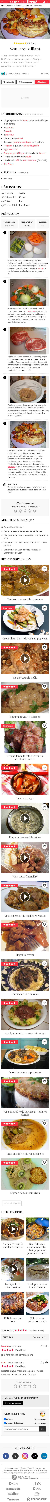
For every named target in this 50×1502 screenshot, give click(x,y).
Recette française (11, 1203)
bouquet (31, 311)
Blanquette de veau (13, 535)
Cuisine (9, 1419)
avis (34, 43)
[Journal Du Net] (37, 1483)
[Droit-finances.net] (37, 1489)
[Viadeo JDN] (37, 1494)
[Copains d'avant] (13, 1493)
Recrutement (40, 1468)
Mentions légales (9, 1473)
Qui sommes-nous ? (12, 1468)
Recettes (9, 5)
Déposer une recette (13, 1403)
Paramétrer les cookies (29, 1470)
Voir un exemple (40, 1419)
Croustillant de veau (13, 527)
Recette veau (36, 5)
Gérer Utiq (43, 1470)
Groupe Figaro (22, 1473)
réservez (11, 466)
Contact (23, 1468)
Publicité (31, 1468)
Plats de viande (22, 5)
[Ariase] (13, 1499)
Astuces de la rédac (14, 1423)
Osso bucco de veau (13, 542)
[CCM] (13, 1483)
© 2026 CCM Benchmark (38, 1473)
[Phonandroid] (37, 1499)
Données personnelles (11, 1470)
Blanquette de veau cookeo (17, 549)
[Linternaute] (13, 1489)
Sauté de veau (10, 531)
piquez (41, 268)
